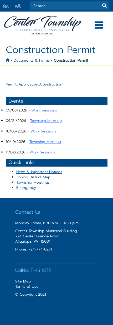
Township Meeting (46, 120)
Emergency (26, 187)
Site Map (23, 281)
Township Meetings (33, 182)
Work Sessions (44, 110)
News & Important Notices (39, 171)
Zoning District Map (33, 177)
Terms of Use (27, 286)
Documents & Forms (32, 60)
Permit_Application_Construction (34, 84)
